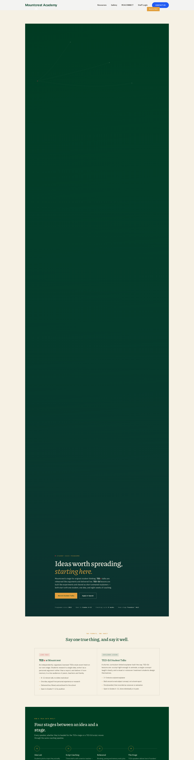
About (91, 9)
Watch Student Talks (66, 596)
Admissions (139, 9)
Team (109, 13)
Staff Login (155, 13)
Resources (93, 13)
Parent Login (143, 13)
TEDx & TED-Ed (125, 9)
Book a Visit (153, 9)
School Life (113, 9)
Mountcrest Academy (49, 9)
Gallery (102, 13)
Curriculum (101, 9)
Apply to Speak (88, 596)
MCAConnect (131, 13)
